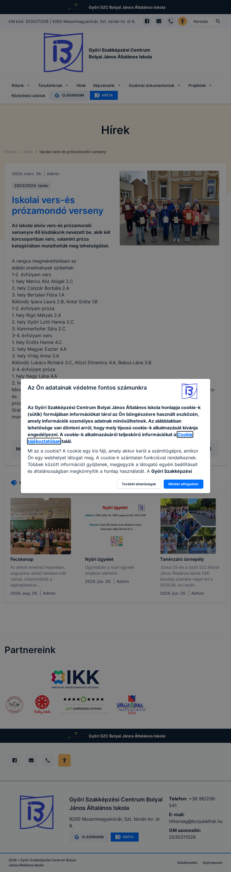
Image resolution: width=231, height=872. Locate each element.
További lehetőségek (139, 484)
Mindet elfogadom (183, 484)
